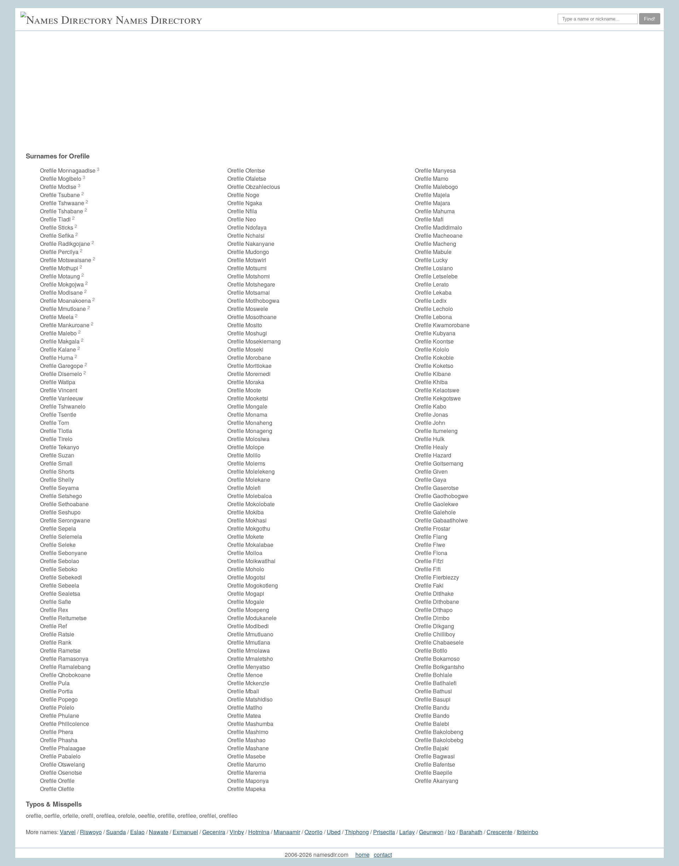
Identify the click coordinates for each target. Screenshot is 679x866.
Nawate (158, 832)
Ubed (334, 832)
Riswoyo (91, 832)
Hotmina (258, 832)
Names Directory (159, 19)
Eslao (137, 832)
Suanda (116, 832)
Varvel (68, 832)
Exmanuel (185, 832)
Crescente (499, 832)
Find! (649, 19)
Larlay (407, 832)
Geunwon (431, 832)
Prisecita (384, 832)
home (362, 854)
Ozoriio (313, 832)
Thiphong (357, 832)
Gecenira (213, 832)
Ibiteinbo (527, 832)
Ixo (451, 832)
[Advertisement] (343, 91)
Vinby (237, 832)
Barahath (470, 832)
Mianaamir (287, 832)
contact (383, 854)
